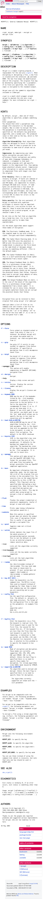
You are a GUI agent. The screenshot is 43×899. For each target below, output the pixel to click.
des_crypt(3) (7, 772)
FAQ (27, 4)
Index (8, 4)
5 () (24, 875)
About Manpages (18, 4)
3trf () (25, 872)
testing (22, 855)
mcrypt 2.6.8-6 (33, 883)
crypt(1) (29, 73)
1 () (23, 866)
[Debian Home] (2, 4)
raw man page (25, 838)
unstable (23, 858)
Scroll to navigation (9, 17)
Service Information (13, 9)
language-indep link (27, 832)
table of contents (27, 843)
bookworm (10, 11)
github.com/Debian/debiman (26, 893)
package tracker (25, 835)
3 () (24, 869)
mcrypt (16, 11)
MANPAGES (9, 0)
